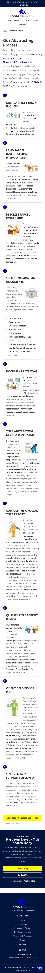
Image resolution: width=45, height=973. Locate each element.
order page (11, 131)
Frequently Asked (22, 928)
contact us (25, 799)
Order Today (22, 868)
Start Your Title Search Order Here (22, 818)
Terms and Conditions (22, 970)
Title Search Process (22, 932)
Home (9, 21)
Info (27, 21)
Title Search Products (22, 936)
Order (35, 21)
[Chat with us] (40, 968)
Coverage (18, 21)
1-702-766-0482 (22, 5)
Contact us (16, 82)
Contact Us (23, 875)
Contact (22, 25)
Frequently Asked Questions (18, 669)
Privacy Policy (35, 967)
